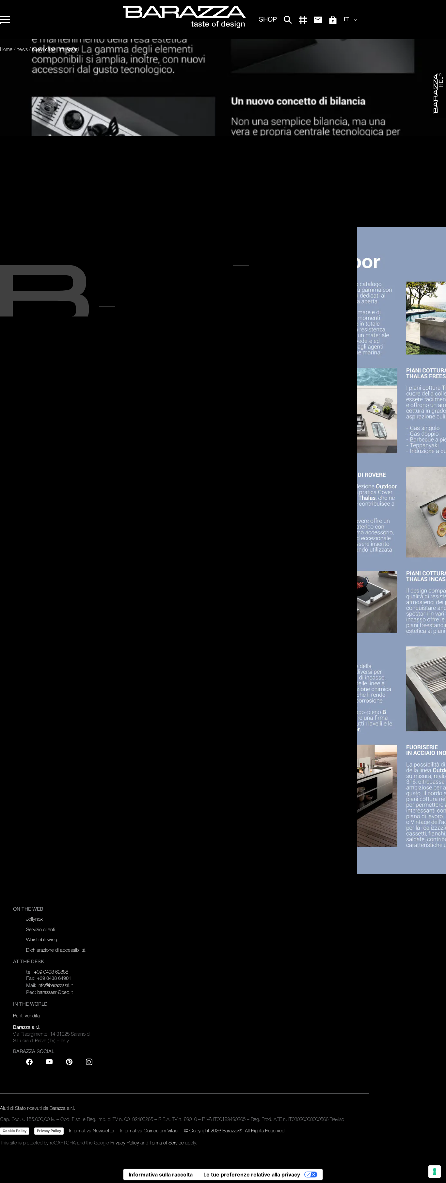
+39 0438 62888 (51, 972)
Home (6, 49)
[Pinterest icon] (69, 1062)
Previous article (255, 260)
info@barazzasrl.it (55, 985)
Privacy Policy (49, 1130)
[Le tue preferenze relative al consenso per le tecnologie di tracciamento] (434, 1171)
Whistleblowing (41, 939)
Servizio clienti (40, 929)
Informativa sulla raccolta (161, 1174)
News (22, 49)
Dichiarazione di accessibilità (56, 950)
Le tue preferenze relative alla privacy (251, 1174)
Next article (115, 300)
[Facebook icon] (29, 1062)
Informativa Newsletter (92, 1130)
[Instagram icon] (89, 1062)
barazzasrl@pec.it (55, 992)
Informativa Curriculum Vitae (149, 1130)
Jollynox (34, 919)
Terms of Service (167, 1142)
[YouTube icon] (49, 1062)
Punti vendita (26, 1015)
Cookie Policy (14, 1130)
